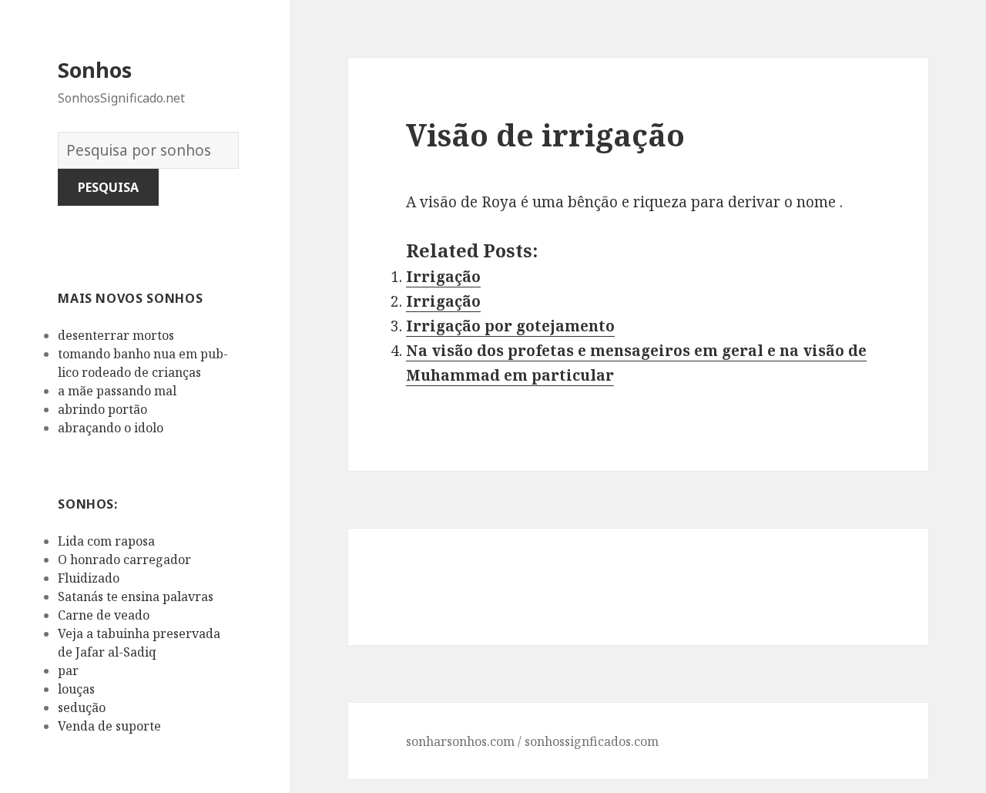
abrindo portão (102, 409)
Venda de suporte (109, 725)
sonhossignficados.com (592, 741)
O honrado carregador (124, 559)
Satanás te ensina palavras (135, 596)
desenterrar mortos (116, 335)
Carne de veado (103, 615)
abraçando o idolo (110, 427)
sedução (82, 707)
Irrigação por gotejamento (510, 326)
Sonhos (95, 69)
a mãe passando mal (117, 390)
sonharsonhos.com (460, 741)
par (68, 670)
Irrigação (443, 277)
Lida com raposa (106, 541)
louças (76, 688)
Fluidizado (88, 578)
